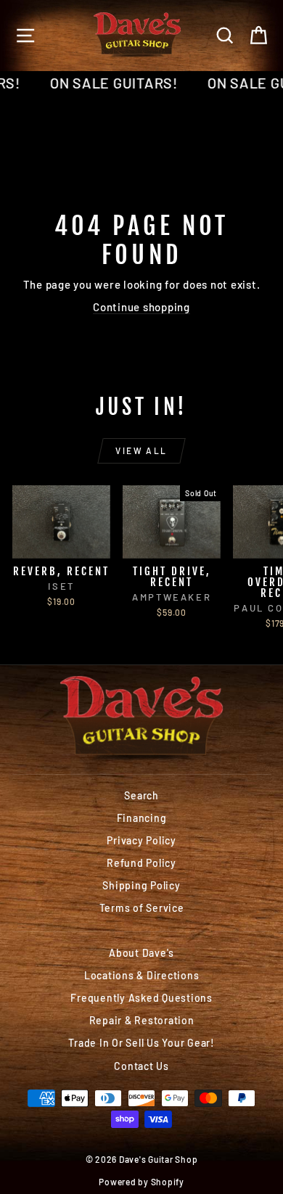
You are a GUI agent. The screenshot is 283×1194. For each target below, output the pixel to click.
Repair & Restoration (141, 1020)
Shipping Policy (141, 885)
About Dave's (141, 953)
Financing (142, 818)
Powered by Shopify (141, 1182)
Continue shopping (141, 306)
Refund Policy (141, 863)
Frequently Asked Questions (141, 998)
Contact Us (141, 1066)
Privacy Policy (141, 840)
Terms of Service (141, 908)
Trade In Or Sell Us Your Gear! (141, 1043)
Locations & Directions (142, 975)
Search (141, 795)
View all (141, 450)
